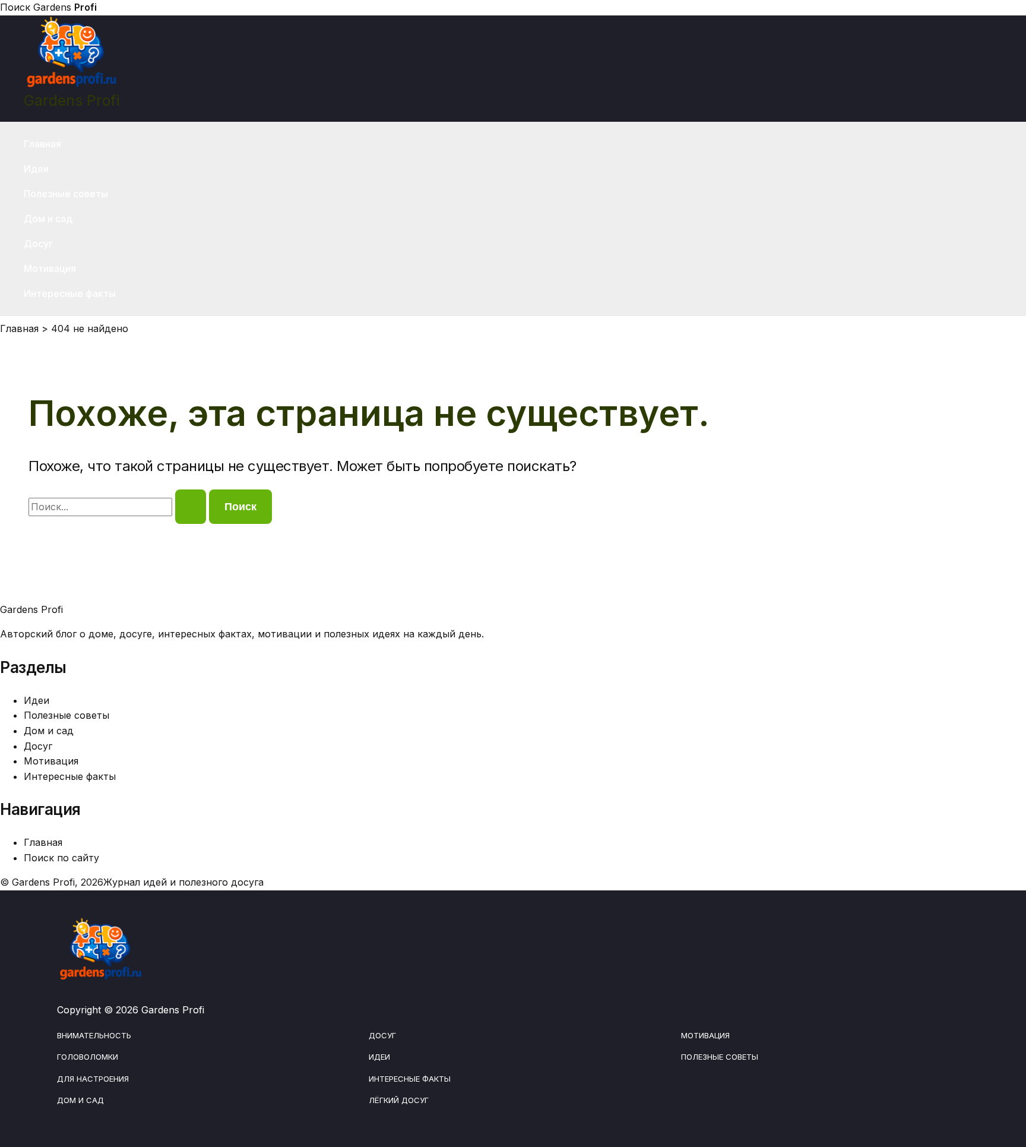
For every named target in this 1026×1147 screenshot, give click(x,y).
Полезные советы (66, 194)
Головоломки (87, 1056)
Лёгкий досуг (399, 1100)
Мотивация (50, 268)
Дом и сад (48, 219)
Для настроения (93, 1078)
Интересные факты (70, 293)
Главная (42, 144)
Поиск (15, 7)
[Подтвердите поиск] (190, 506)
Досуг (38, 243)
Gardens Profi (71, 100)
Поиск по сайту (61, 858)
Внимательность (94, 1035)
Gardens (65, 7)
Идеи (36, 169)
